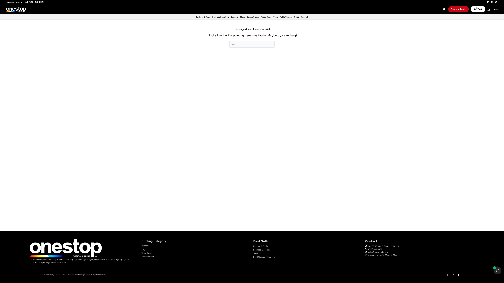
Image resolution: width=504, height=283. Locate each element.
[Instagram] (492, 2)
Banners (145, 246)
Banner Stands (147, 257)
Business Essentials (261, 250)
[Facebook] (488, 2)
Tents (255, 253)
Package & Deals (260, 246)
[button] (444, 9)
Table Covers (147, 253)
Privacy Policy (48, 275)
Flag (143, 249)
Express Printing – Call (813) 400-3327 (25, 2)
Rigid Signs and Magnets (264, 257)
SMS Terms (61, 275)
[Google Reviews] (496, 2)
